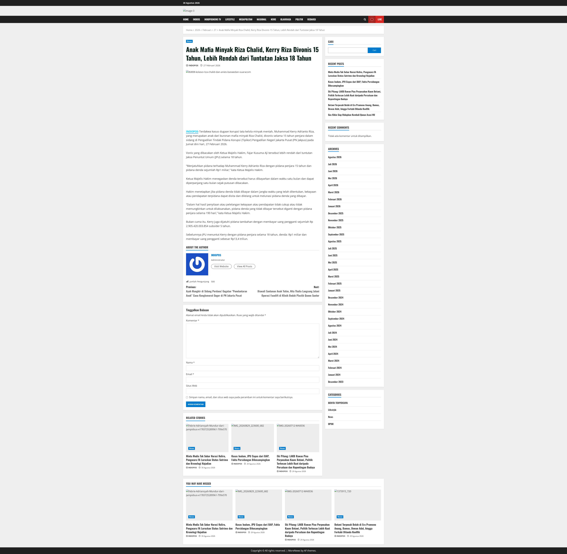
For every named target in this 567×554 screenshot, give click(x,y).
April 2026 (333, 185)
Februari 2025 (335, 283)
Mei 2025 (332, 262)
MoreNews (294, 550)
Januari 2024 (334, 374)
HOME (186, 19)
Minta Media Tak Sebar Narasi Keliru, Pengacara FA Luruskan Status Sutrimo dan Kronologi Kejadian (207, 459)
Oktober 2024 (334, 311)
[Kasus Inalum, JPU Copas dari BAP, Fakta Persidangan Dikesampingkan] (252, 438)
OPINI (331, 424)
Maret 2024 (333, 360)
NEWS (273, 19)
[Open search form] (365, 19)
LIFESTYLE (230, 19)
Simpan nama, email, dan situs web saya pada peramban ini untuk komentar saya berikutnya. (241, 397)
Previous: (216, 291)
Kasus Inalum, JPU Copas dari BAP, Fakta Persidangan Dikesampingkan (250, 458)
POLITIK (299, 19)
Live (380, 19)
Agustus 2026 (335, 157)
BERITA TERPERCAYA (338, 403)
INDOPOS (193, 65)
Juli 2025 (332, 248)
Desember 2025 (335, 213)
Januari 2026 (334, 206)
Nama (190, 362)
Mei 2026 (332, 178)
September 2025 (336, 234)
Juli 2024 (332, 332)
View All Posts (244, 266)
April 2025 (333, 269)
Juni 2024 (332, 339)
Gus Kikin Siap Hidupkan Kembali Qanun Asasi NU (351, 115)
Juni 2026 (333, 171)
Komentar (192, 320)
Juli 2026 (332, 164)
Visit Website (221, 266)
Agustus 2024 (334, 325)
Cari (330, 42)
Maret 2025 (333, 276)
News (189, 41)
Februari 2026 (335, 199)
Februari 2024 (335, 367)
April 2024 (333, 353)
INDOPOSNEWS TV (212, 19)
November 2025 (335, 220)
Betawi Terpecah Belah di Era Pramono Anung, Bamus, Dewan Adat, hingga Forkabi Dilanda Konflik (353, 107)
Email (190, 374)
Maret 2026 (333, 192)
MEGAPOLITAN (245, 19)
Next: (288, 291)
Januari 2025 (334, 290)
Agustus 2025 (334, 241)
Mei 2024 (332, 346)
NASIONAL (261, 19)
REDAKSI (311, 19)
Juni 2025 (332, 255)
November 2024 (335, 304)
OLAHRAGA (285, 19)
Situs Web (191, 385)
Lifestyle (332, 410)
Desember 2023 (335, 381)
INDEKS (196, 19)
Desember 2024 (335, 297)
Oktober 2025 (334, 227)
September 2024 (336, 318)
